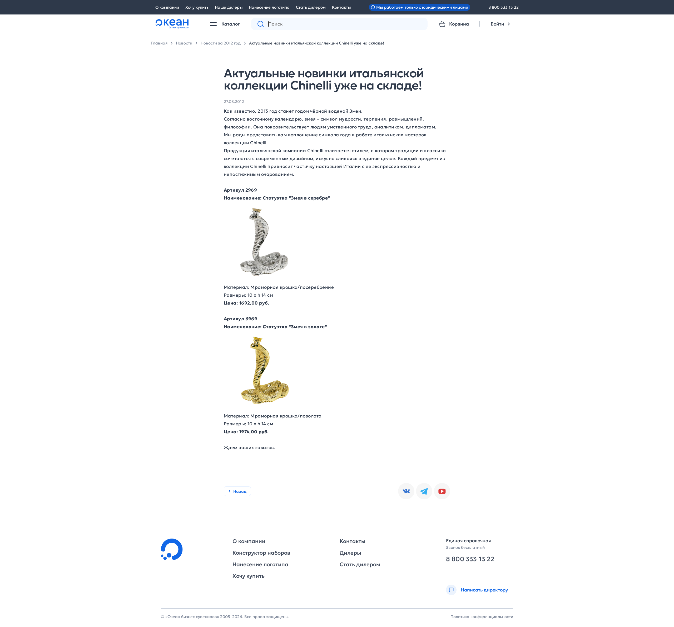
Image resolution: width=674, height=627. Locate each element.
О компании (167, 7)
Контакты (341, 7)
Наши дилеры (228, 7)
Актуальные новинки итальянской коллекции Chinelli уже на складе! (316, 43)
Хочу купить (197, 7)
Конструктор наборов (261, 552)
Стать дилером (311, 7)
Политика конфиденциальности (481, 616)
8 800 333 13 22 (503, 7)
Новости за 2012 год (221, 43)
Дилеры (350, 552)
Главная (159, 43)
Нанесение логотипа (269, 7)
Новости (184, 43)
